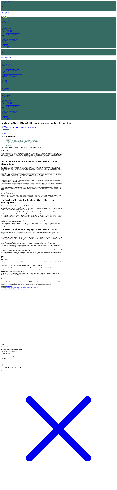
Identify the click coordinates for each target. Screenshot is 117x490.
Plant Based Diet (10, 39)
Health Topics (7, 20)
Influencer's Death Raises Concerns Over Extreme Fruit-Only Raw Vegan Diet (21, 287)
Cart (7, 47)
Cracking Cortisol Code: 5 (6, 286)
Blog (4, 35)
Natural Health (6, 22)
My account (5, 45)
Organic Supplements (12, 37)
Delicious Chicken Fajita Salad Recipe (13, 288)
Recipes (6, 36)
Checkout (8, 46)
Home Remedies (13, 33)
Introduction (8, 139)
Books (4, 41)
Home (4, 27)
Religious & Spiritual (7, 28)
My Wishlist (6, 2)
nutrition (5, 232)
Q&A (7, 144)
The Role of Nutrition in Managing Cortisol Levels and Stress (19, 142)
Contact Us (5, 44)
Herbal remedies (13, 34)
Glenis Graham (6, 132)
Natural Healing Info (7, 31)
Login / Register (6, 1)
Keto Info (5, 42)
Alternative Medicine (12, 40)
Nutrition (5, 21)
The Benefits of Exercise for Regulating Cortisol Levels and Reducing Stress (22, 141)
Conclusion (8, 145)
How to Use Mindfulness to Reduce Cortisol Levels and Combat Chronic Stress (23, 140)
